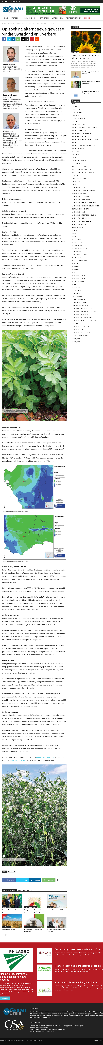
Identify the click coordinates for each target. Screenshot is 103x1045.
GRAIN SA (75, 158)
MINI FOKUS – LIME (78, 212)
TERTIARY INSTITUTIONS (80, 336)
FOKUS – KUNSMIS (78, 149)
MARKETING (76, 182)
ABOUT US (22, 1)
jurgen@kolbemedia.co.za (43, 1029)
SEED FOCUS (76, 293)
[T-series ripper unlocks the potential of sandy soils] (44, 972)
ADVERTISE (5, 1)
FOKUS (74, 142)
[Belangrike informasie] (12, 921)
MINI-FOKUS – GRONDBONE (81, 221)
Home (6, 18)
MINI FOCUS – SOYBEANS (80, 197)
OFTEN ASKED (76, 239)
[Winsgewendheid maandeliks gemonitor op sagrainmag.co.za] (34, 901)
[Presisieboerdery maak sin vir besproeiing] (76, 93)
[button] (98, 18)
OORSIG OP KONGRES (79, 248)
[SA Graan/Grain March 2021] (57, 901)
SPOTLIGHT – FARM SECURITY (82, 308)
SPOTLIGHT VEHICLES (79, 330)
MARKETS (75, 185)
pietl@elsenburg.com (18, 760)
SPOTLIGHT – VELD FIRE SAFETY (83, 318)
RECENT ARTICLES (78, 257)
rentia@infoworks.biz (42, 1027)
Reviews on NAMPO (78, 281)
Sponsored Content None (80, 305)
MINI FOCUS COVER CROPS (81, 200)
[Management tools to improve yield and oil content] (86, 42)
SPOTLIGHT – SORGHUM (80, 315)
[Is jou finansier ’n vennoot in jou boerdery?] (34, 921)
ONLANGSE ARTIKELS (79, 245)
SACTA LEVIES (76, 290)
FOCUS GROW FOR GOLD (80, 136)
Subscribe (87, 18)
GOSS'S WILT (76, 152)
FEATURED (49, 907)
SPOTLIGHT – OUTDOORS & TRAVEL (84, 312)
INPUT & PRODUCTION (80, 167)
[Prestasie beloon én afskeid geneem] (12, 901)
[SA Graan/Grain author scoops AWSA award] (57, 921)
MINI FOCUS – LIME (78, 188)
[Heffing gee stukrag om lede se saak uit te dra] (76, 84)
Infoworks (39, 1040)
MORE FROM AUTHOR (25, 890)
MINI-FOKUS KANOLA (79, 224)
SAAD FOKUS (76, 287)
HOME (96, 1040)
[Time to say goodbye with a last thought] (76, 74)
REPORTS (75, 272)
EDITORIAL (75, 115)
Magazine (14, 18)
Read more (5, 998)
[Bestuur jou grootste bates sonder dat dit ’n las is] (44, 955)
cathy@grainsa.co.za (48, 1031)
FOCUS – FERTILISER (79, 124)
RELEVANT (75, 266)
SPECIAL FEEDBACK (78, 299)
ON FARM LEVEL (75, 52)
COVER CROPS (76, 109)
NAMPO (74, 230)
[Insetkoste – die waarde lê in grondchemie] (44, 988)
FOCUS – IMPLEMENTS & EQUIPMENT (84, 127)
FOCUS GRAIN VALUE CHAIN (81, 133)
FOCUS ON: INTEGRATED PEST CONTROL (86, 139)
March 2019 (11, 871)
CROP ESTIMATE (77, 112)
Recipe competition (73, 18)
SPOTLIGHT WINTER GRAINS (81, 333)
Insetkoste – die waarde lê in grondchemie (76, 982)
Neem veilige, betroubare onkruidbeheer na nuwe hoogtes (14, 976)
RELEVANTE (76, 269)
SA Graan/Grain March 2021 (55, 910)
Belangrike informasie (8, 929)
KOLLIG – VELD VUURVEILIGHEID (83, 173)
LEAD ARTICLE (11, 23)
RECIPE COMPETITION (79, 260)
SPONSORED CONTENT (31, 927)
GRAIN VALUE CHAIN (79, 161)
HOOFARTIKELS (77, 164)
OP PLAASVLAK (77, 251)
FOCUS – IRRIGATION (79, 130)
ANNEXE (74, 103)
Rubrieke (74, 284)
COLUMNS (75, 106)
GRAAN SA (75, 155)
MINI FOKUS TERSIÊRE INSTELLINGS (84, 215)
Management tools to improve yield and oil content (85, 56)
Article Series (57, 18)
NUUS (74, 236)
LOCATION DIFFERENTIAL (80, 179)
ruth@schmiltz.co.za (59, 1029)
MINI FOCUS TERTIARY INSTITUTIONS (84, 203)
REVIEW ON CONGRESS (79, 275)
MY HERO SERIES (77, 227)
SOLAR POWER (77, 296)
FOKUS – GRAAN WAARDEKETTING (83, 145)
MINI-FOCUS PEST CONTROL (81, 218)
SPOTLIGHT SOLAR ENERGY (81, 327)
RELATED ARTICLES (9, 890)
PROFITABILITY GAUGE (30, 907)
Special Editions (29, 18)
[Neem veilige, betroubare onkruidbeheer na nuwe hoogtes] (16, 960)
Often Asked (45, 18)
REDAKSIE (75, 263)
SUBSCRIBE (14, 1)
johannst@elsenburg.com (45, 757)
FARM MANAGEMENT (79, 118)
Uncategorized (6, 926)
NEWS (4, 907)
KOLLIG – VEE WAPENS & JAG (81, 170)
